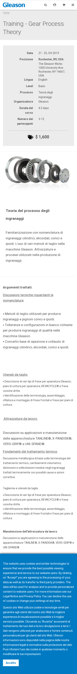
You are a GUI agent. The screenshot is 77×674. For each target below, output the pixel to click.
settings (41, 600)
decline (57, 596)
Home (6, 12)
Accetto (11, 662)
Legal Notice (10, 596)
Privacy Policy (32, 596)
